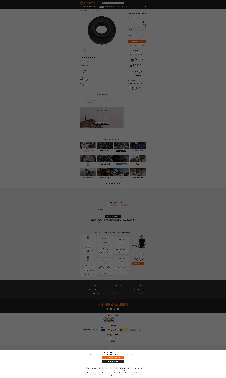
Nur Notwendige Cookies (113, 361)
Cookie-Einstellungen (126, 354)
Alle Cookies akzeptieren (112, 358)
